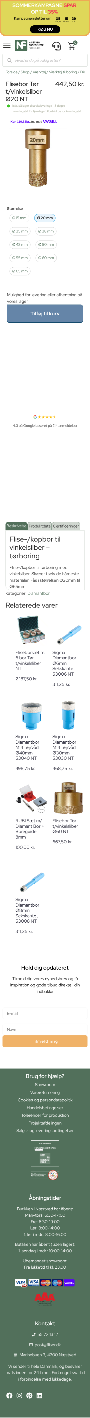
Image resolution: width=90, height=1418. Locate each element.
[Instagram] (19, 1395)
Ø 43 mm (20, 244)
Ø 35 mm (20, 231)
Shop (25, 72)
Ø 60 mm (46, 257)
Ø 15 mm (19, 217)
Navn (7, 1021)
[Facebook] (9, 1395)
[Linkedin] (39, 1395)
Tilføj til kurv (45, 313)
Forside (12, 72)
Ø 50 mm (46, 244)
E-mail (8, 1005)
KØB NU (45, 29)
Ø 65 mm (20, 271)
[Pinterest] (29, 1395)
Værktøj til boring (63, 72)
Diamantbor (39, 593)
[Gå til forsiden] (29, 46)
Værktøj (39, 72)
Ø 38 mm (46, 231)
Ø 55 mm (20, 257)
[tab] (17, 526)
